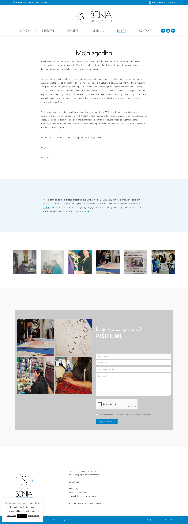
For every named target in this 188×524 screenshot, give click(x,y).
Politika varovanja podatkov (63, 520)
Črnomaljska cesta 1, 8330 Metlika (31, 2)
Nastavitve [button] (11, 515)
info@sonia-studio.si (77, 492)
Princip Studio (170, 520)
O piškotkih (33, 515)
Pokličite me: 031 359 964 (163, 2)
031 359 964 (74, 489)
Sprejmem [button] (22, 516)
